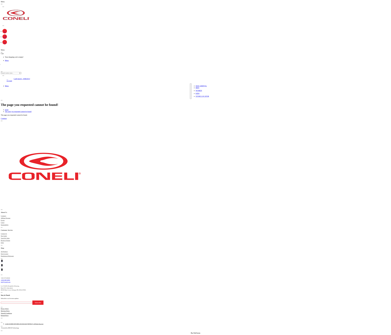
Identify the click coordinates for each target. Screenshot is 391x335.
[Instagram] (195, 270)
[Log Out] (4, 42)
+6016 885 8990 (5, 280)
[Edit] (3, 6)
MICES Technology (13, 328)
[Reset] (1, 52)
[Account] (4, 31)
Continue (4, 118)
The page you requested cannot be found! (18, 111)
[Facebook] (195, 261)
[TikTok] (195, 265)
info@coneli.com (5, 282)
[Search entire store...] (1, 71)
